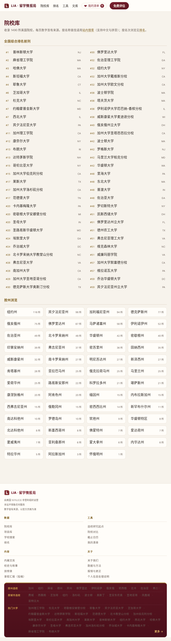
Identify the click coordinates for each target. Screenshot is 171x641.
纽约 (40, 588)
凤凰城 (146, 595)
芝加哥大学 (134, 608)
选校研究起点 (96, 526)
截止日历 (93, 537)
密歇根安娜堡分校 (75, 608)
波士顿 (88, 595)
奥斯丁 (101, 595)
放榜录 (8, 571)
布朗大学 (54, 631)
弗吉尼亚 (158, 588)
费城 (31, 595)
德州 (60, 588)
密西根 (123, 588)
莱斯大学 (89, 619)
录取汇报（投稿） (15, 576)
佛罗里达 (81, 588)
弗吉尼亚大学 (73, 625)
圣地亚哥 (132, 595)
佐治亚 (145, 588)
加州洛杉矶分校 (95, 625)
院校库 (44, 6)
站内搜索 (88, 30)
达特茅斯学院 (62, 614)
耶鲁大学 (95, 608)
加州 (31, 588)
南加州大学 (73, 619)
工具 (65, 6)
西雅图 (42, 595)
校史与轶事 (11, 565)
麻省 (50, 588)
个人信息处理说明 (98, 576)
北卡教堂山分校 (119, 614)
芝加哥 (54, 595)
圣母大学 (55, 625)
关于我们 (93, 560)
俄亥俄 (110, 588)
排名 (56, 6)
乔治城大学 (115, 625)
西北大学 (140, 619)
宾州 (69, 588)
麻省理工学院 (36, 631)
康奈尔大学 (39, 625)
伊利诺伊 (96, 588)
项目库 (8, 532)
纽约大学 (125, 619)
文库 (75, 6)
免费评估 (119, 6)
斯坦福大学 (81, 614)
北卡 (133, 588)
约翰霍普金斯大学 (39, 614)
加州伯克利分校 (142, 614)
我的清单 (95, 5)
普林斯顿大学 (107, 619)
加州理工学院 (36, 608)
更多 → (159, 631)
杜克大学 (54, 608)
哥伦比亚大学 (54, 619)
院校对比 (93, 532)
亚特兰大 (33, 601)
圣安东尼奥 (116, 595)
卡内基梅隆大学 (136, 625)
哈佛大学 (155, 619)
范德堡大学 (99, 614)
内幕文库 (9, 560)
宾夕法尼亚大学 (114, 608)
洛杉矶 (76, 595)
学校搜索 (9, 537)
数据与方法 (94, 565)
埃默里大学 (35, 619)
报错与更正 (94, 571)
